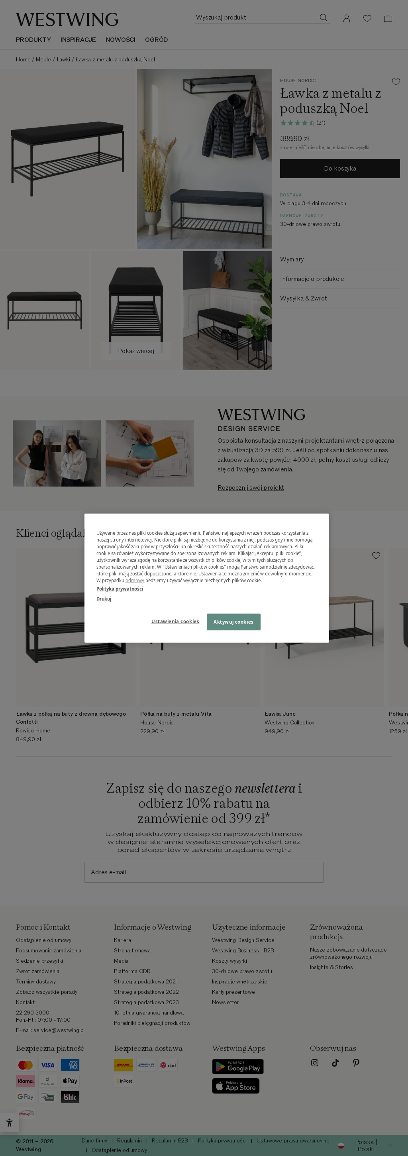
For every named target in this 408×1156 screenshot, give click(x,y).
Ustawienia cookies (175, 621)
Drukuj (103, 599)
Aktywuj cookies (234, 622)
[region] (206, 578)
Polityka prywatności (119, 589)
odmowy (135, 580)
